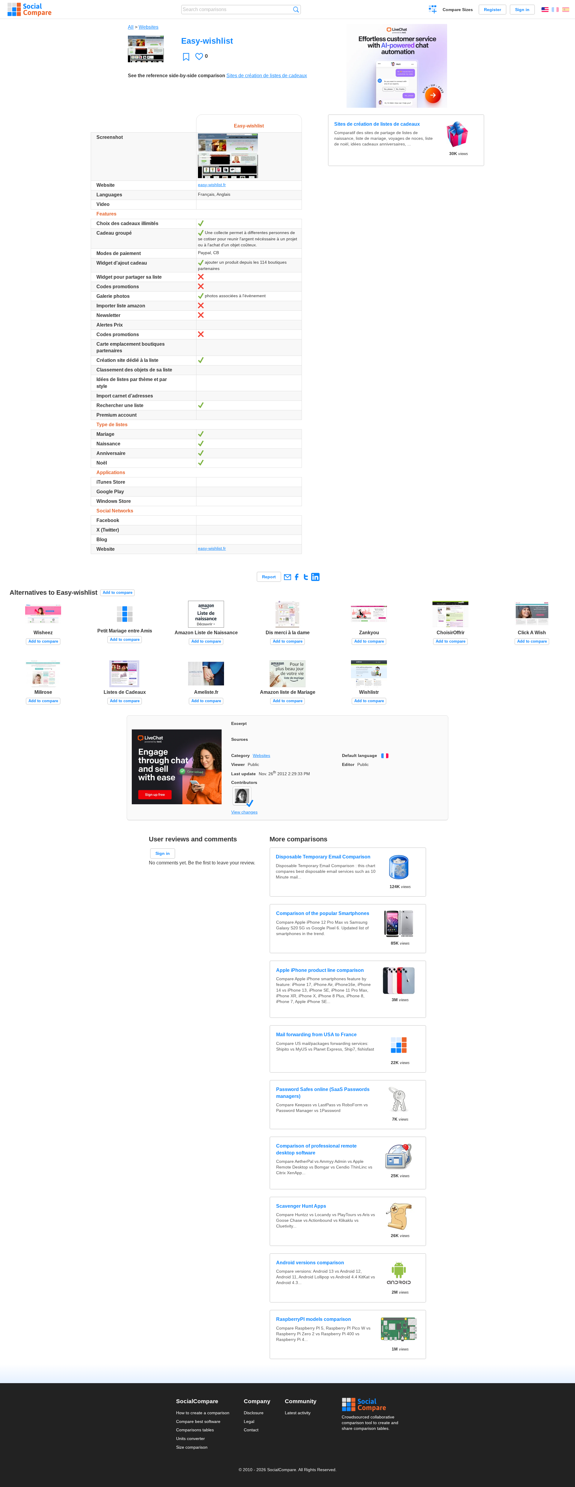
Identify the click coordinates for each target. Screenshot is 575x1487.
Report (269, 576)
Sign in (522, 9)
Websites (148, 27)
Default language (359, 755)
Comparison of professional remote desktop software (316, 1149)
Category (240, 755)
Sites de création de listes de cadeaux (266, 75)
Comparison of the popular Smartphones (322, 913)
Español (565, 9)
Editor (348, 764)
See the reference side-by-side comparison (176, 75)
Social (370, 1405)
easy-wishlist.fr (212, 184)
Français (555, 9)
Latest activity (298, 1412)
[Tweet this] (306, 577)
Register (492, 9)
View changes (244, 812)
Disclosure (254, 1412)
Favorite (186, 57)
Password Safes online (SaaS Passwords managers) (323, 1092)
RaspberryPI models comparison (313, 1319)
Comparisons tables (195, 1429)
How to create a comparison (202, 1412)
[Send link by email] (287, 577)
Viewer (238, 764)
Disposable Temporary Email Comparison (323, 856)
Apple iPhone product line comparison (320, 970)
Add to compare (117, 592)
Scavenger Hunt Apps (301, 1206)
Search (296, 9)
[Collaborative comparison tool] (29, 9)
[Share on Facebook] (297, 577)
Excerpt (239, 723)
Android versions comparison (310, 1262)
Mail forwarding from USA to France (316, 1034)
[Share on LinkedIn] (315, 577)
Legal (249, 1421)
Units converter (190, 1438)
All (131, 27)
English (545, 9)
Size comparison (192, 1447)
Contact (251, 1429)
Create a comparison (433, 10)
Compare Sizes (458, 9)
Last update (243, 773)
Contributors (244, 782)
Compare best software (198, 1421)
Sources (239, 739)
